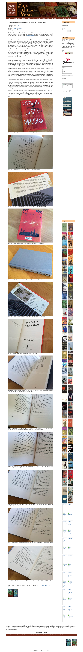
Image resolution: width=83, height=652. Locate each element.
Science (28, 18)
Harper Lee (28, 61)
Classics (23, 18)
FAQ (59, 18)
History (38, 18)
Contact (69, 18)
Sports (43, 18)
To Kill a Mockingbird (42, 585)
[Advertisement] (67, 143)
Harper (18, 26)
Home (9, 18)
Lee (18, 25)
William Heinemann (17, 28)
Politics (33, 18)
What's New (53, 18)
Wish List (64, 18)
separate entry (30, 35)
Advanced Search (16, 18)
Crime (48, 18)
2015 (16, 24)
